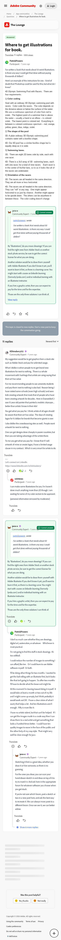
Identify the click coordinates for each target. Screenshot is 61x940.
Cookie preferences (13, 926)
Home (9, 14)
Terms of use (31, 921)
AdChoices (13, 936)
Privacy (41, 921)
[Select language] (40, 5)
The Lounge (38, 14)
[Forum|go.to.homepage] (23, 5)
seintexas (19, 478)
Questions (10, 16)
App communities (23, 14)
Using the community (14, 921)
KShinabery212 (16, 351)
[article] (30, 411)
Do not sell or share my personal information (23, 931)
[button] (6, 6)
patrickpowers (19, 220)
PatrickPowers (16, 60)
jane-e (15, 210)
